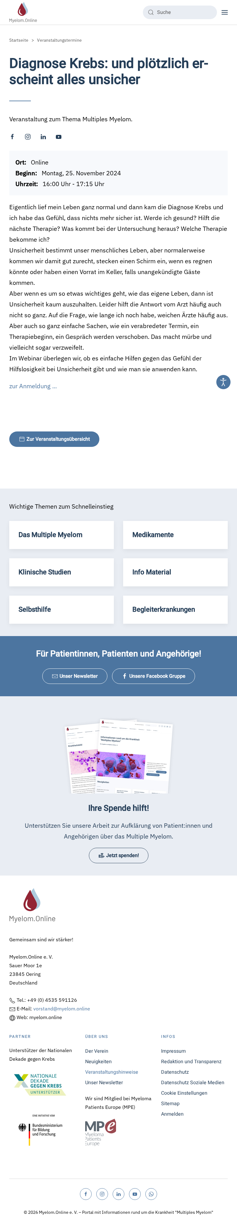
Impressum (173, 1051)
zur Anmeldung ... (33, 386)
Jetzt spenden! (122, 855)
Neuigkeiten (98, 1061)
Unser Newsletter (79, 676)
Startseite (18, 40)
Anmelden (172, 1114)
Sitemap (170, 1103)
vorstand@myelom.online (61, 1008)
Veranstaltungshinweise (111, 1072)
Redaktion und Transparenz (191, 1061)
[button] (225, 12)
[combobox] (180, 12)
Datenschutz (175, 1072)
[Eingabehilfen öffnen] (223, 382)
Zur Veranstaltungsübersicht (58, 439)
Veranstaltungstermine (59, 40)
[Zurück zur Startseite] (23, 12)
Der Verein (96, 1051)
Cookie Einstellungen (184, 1093)
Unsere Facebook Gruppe (157, 676)
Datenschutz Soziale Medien (192, 1082)
